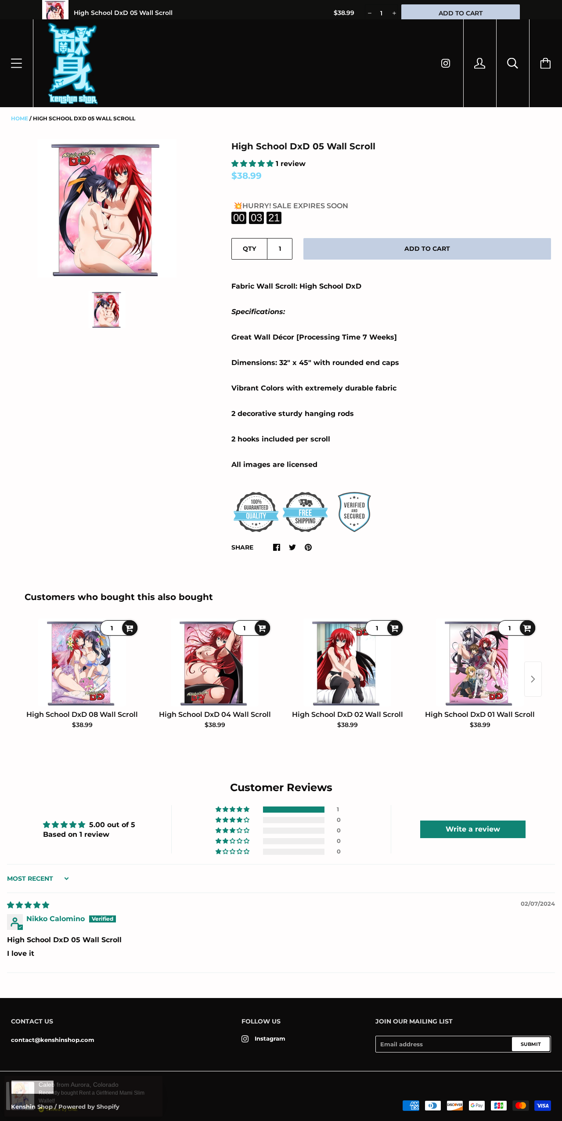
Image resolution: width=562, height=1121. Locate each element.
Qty (249, 249)
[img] (28, 905)
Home (19, 118)
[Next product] (533, 679)
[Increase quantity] (393, 13)
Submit (531, 1044)
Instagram (270, 1038)
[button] (253, 163)
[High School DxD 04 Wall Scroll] (215, 662)
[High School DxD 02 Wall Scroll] (347, 662)
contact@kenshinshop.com (52, 1039)
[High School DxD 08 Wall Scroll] (82, 662)
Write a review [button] (473, 829)
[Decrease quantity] (369, 13)
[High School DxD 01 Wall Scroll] (480, 662)
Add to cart (427, 249)
